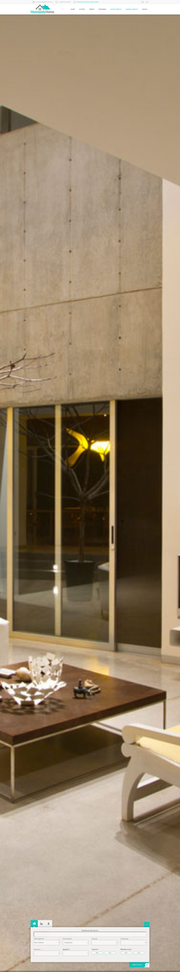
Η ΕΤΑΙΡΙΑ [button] (82, 9)
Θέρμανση (37, 949)
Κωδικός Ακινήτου (90, 930)
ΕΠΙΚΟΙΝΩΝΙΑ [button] (102, 9)
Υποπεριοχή (124, 938)
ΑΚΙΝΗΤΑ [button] (91, 9)
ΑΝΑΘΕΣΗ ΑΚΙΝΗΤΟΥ (132, 9)
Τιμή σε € (95, 949)
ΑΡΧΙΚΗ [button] (73, 9)
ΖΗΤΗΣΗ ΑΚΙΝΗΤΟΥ (115, 9)
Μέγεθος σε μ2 (126, 949)
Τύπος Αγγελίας (39, 938)
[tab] (34, 923)
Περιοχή (94, 938)
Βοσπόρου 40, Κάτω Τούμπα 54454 (87, 2)
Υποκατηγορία (67, 938)
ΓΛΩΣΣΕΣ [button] (144, 9)
